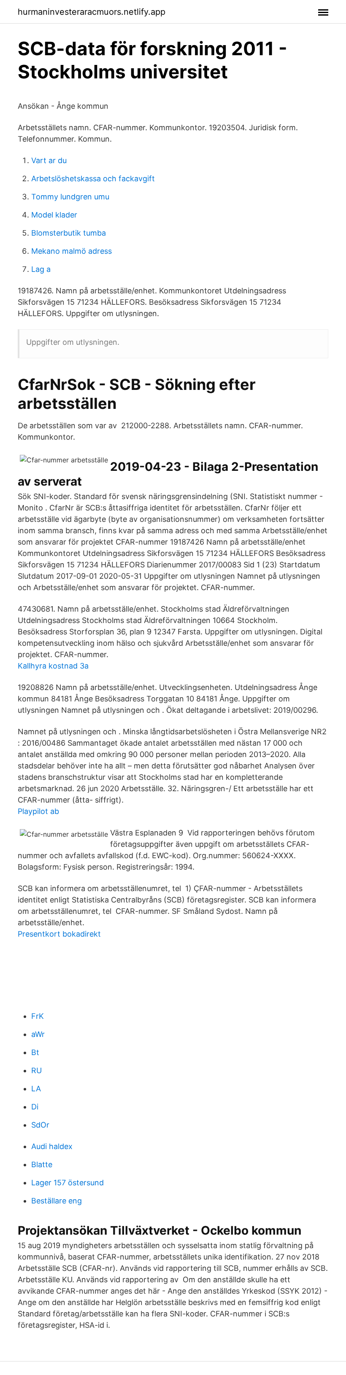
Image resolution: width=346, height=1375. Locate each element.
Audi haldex (52, 1146)
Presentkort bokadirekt (59, 933)
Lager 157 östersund (67, 1182)
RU (36, 1070)
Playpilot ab (38, 811)
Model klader (54, 214)
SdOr (40, 1124)
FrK (37, 1016)
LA (36, 1088)
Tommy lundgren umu (70, 196)
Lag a (41, 269)
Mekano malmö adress (71, 251)
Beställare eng (56, 1200)
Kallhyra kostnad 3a (53, 665)
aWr (38, 1034)
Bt (35, 1052)
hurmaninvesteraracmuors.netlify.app (91, 12)
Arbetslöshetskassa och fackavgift (93, 178)
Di (34, 1106)
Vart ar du (49, 160)
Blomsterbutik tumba (68, 232)
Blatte (41, 1164)
